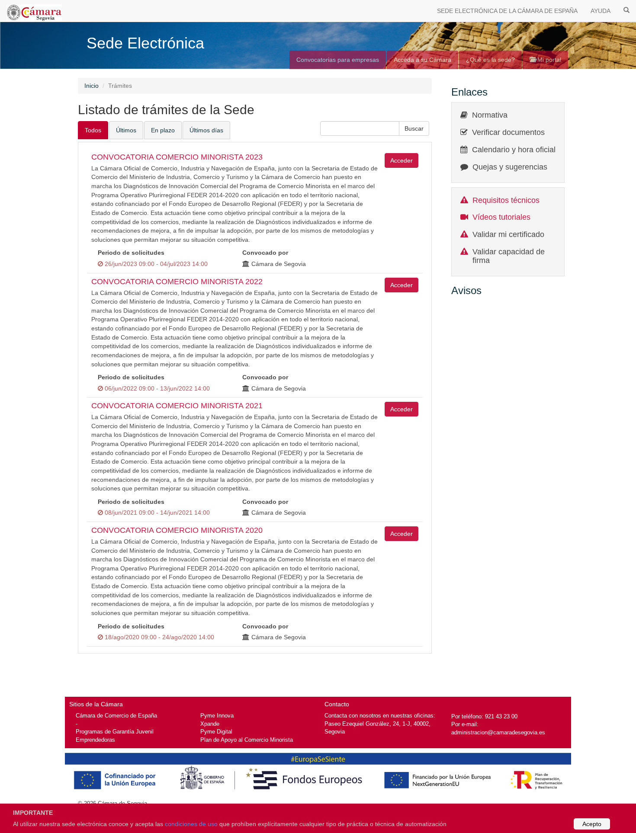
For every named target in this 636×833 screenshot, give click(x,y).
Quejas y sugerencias (509, 167)
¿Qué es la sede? (490, 59)
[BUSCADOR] (626, 9)
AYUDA (600, 10)
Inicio (91, 85)
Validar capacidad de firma (508, 256)
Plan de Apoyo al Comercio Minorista (246, 740)
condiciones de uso (191, 823)
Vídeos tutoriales (501, 217)
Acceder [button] (401, 160)
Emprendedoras (95, 740)
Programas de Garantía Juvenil (115, 731)
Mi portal (548, 59)
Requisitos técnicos (506, 200)
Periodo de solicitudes (131, 252)
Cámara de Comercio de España (116, 715)
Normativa (490, 115)
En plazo (163, 130)
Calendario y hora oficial (514, 149)
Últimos (126, 130)
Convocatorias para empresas (337, 59)
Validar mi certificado (508, 234)
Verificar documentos (508, 132)
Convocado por (265, 252)
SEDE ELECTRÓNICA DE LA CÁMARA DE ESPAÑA (507, 10)
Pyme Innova (217, 715)
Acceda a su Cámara (422, 59)
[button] (414, 128)
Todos (93, 130)
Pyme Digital (216, 731)
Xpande (209, 724)
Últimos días (206, 130)
